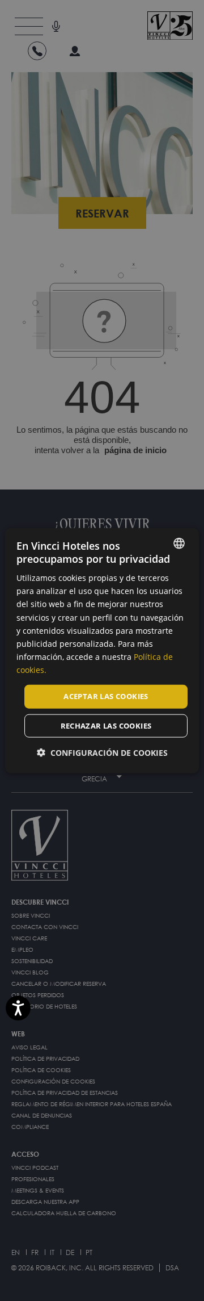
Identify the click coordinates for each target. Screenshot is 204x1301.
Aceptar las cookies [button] (105, 696)
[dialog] (102, 650)
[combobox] (179, 543)
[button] (102, 752)
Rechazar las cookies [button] (106, 725)
